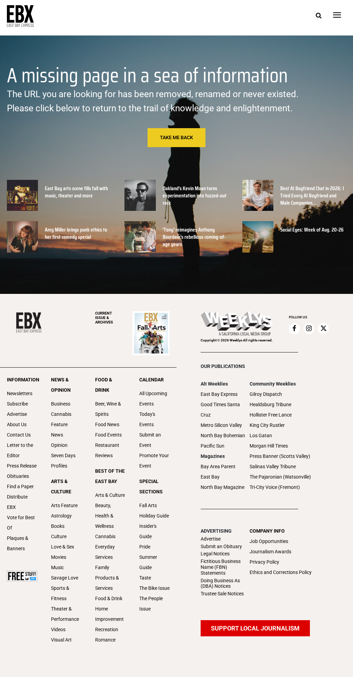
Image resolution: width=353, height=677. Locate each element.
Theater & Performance (65, 614)
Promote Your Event (154, 461)
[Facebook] (294, 328)
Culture (59, 536)
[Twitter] (323, 328)
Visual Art (61, 640)
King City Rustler (267, 425)
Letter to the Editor (20, 450)
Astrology (61, 516)
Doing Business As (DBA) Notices (220, 583)
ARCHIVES (104, 318)
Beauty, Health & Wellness (104, 516)
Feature (59, 424)
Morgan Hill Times (269, 446)
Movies (58, 557)
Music (57, 567)
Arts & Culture (110, 495)
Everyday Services (105, 552)
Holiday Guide (154, 516)
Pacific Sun (212, 446)
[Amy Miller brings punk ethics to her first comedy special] (22, 236)
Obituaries (18, 476)
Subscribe (17, 404)
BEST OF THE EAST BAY (110, 476)
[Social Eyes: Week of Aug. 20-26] (257, 236)
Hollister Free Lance (271, 415)
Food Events (108, 435)
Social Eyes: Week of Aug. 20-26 (312, 229)
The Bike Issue (154, 588)
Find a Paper (20, 486)
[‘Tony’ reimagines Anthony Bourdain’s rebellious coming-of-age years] (139, 236)
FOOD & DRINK (103, 385)
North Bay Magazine (222, 487)
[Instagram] (308, 328)
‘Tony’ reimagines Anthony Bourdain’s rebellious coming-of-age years (194, 236)
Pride (144, 547)
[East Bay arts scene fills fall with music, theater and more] (22, 195)
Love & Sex (62, 547)
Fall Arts (148, 505)
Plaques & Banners (17, 543)
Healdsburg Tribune (270, 404)
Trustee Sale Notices (222, 593)
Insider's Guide (148, 531)
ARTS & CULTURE (61, 486)
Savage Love (64, 578)
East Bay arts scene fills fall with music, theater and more (76, 192)
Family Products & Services (107, 578)
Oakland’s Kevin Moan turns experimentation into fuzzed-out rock (194, 195)
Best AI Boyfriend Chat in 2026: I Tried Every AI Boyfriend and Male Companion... (312, 195)
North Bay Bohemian (223, 435)
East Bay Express (219, 394)
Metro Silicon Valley (221, 425)
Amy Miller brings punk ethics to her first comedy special (76, 233)
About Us (17, 424)
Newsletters (19, 393)
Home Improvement (109, 614)
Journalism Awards (270, 551)
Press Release (22, 466)
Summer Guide (148, 562)
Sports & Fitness (60, 593)
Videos (58, 629)
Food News (107, 424)
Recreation (106, 629)
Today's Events (147, 419)
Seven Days (63, 455)
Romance (105, 640)
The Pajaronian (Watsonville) (280, 477)
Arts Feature (64, 505)
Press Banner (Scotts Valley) (280, 456)
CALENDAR (151, 379)
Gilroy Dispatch (266, 394)
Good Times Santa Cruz (220, 410)
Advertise (17, 414)
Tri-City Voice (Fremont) (275, 487)
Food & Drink (108, 598)
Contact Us (19, 435)
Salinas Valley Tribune (273, 466)
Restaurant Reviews (107, 450)
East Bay (210, 477)
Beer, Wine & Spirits (108, 409)
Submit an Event (150, 440)
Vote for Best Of (21, 523)
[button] (318, 15)
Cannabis (61, 414)
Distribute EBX (17, 502)
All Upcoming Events (153, 399)
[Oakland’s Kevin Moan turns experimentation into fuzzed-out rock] (139, 195)
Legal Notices (215, 553)
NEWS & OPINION (61, 385)
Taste (145, 578)
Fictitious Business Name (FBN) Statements (221, 567)
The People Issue (151, 604)
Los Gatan (261, 435)
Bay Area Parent (218, 466)
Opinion (59, 445)
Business (60, 404)
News (57, 435)
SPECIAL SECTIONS (151, 486)
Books (57, 526)
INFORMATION (22, 379)
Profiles (59, 466)
